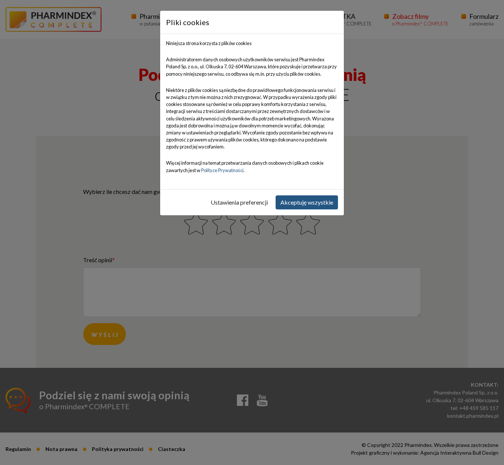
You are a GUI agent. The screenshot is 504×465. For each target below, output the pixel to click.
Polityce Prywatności (222, 170)
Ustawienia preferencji (239, 202)
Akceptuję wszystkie (306, 202)
